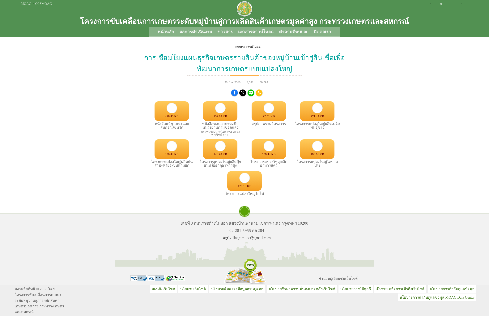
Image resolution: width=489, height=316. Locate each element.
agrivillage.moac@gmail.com (247, 237)
